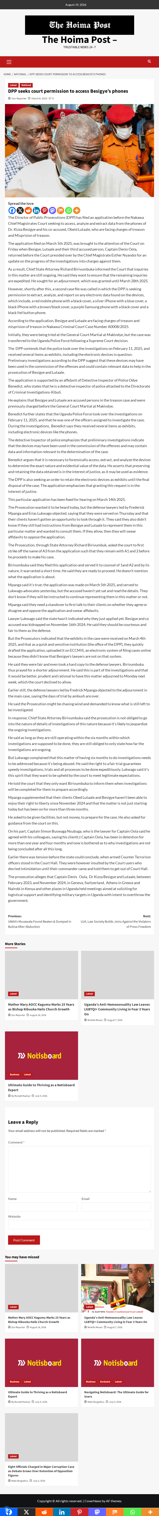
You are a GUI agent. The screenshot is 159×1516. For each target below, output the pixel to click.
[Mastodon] (52, 210)
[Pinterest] (44, 210)
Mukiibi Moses (95, 1020)
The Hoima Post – (79, 40)
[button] (9, 61)
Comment (16, 1142)
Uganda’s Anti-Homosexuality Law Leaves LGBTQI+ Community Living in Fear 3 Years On (117, 1009)
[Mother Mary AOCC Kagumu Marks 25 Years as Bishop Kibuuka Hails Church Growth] (41, 975)
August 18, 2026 (38, 1015)
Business (14, 1074)
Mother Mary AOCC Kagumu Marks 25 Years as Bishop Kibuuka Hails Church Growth (41, 1007)
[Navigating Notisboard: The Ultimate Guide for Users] (117, 1363)
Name (12, 1199)
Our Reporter (19, 98)
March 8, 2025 (39, 98)
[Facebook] (12, 210)
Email (85, 1199)
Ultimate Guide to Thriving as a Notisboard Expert (41, 1088)
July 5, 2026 (41, 1096)
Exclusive (105, 1382)
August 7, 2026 (114, 1020)
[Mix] (60, 210)
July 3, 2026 (39, 1481)
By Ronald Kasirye (20, 1096)
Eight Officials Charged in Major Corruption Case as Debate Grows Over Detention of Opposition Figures (41, 1471)
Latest (13, 85)
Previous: (39, 921)
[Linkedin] (36, 210)
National (26, 85)
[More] (76, 210)
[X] (20, 210)
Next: (116, 921)
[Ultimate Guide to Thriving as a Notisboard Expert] (41, 1055)
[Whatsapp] (68, 210)
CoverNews (92, 1501)
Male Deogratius (96, 1402)
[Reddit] (28, 210)
